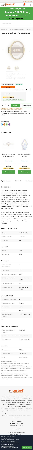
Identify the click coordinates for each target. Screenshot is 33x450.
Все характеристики (8, 87)
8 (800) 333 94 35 (16, 424)
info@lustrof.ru (17, 428)
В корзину (8, 172)
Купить (15, 105)
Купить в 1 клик (26, 105)
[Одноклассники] (4, 124)
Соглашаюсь (26, 447)
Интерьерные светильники (16, 29)
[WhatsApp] (7, 124)
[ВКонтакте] (2, 124)
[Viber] (9, 124)
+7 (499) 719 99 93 (27, 1)
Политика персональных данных (16, 432)
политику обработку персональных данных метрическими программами (9, 446)
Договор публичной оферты (16, 434)
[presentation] (3, 50)
